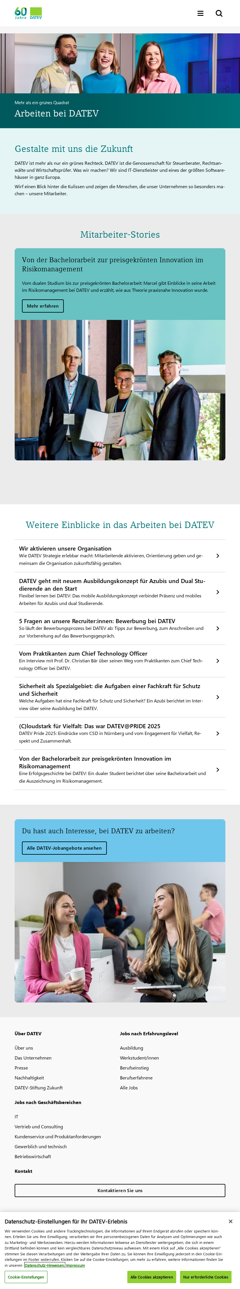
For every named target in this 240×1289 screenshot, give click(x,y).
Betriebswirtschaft (33, 1156)
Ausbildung (131, 1048)
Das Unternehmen (33, 1058)
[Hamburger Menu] (202, 13)
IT (16, 1116)
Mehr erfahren (43, 306)
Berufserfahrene (136, 1077)
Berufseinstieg (134, 1068)
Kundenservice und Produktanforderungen (58, 1136)
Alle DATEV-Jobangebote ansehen (64, 848)
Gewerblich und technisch (41, 1146)
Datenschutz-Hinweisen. (45, 1265)
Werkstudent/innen (139, 1058)
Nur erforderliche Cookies (205, 1276)
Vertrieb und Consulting (39, 1126)
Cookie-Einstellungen (26, 1276)
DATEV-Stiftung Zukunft (39, 1087)
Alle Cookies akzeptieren (152, 1276)
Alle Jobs (129, 1087)
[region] (120, 1250)
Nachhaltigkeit (29, 1077)
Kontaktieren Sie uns (120, 1190)
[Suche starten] (218, 13)
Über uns (24, 1048)
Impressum (75, 1265)
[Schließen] (230, 1221)
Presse (21, 1068)
